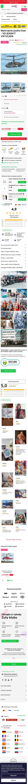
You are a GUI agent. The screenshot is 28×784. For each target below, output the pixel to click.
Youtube (20, 599)
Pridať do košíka (15, 132)
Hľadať (23, 9)
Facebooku (14, 597)
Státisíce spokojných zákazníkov (14, 13)
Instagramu (9, 599)
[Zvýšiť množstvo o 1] (7, 132)
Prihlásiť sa (13, 662)
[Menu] (2, 6)
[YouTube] (8, 678)
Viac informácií (20, 713)
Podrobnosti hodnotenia (20, 44)
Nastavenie (13, 775)
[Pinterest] (11, 678)
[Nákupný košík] (24, 6)
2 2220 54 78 (8, 202)
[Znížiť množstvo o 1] (7, 133)
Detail (10, 573)
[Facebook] (3, 678)
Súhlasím (13, 780)
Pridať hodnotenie (7, 228)
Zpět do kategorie (9, 366)
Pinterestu (14, 602)
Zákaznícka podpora (10, 672)
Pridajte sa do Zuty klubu (9, 637)
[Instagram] (5, 678)
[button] (12, 377)
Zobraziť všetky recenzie (13, 533)
